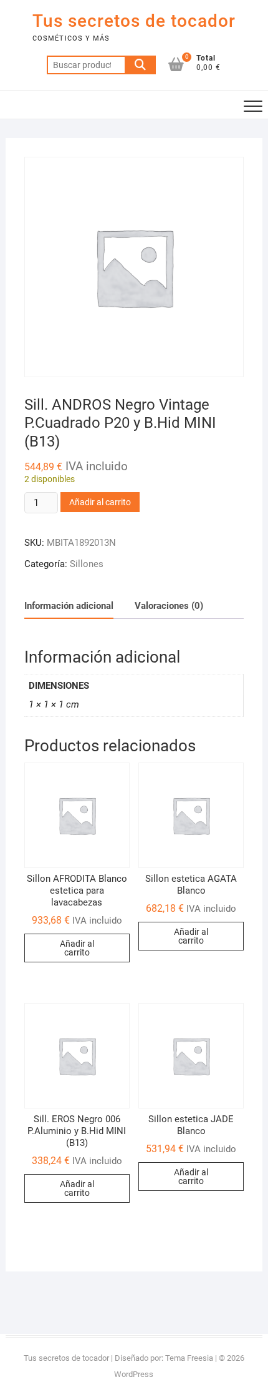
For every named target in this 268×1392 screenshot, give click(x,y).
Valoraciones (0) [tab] (169, 605)
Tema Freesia (189, 1358)
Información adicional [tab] (68, 605)
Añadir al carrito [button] (77, 948)
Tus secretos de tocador (134, 21)
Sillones (86, 564)
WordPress (133, 1374)
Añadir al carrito (100, 502)
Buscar (140, 65)
